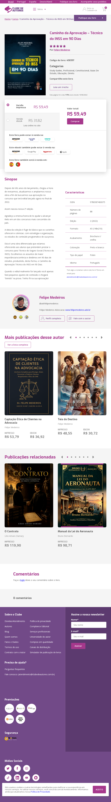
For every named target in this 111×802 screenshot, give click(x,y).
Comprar (75, 121)
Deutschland (46, 1)
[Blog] (35, 777)
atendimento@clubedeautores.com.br (82, 277)
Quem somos (11, 636)
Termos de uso (12, 647)
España (32, 1)
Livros (15, 19)
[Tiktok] (8, 777)
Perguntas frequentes (15, 669)
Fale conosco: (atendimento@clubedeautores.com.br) (30, 674)
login (22, 580)
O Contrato (11, 531)
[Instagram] (26, 768)
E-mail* (75, 631)
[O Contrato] (29, 495)
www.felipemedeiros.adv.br (77, 310)
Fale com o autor (82, 318)
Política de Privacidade (40, 792)
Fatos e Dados (11, 642)
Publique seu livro (68, 1)
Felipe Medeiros (62, 49)
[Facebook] (17, 768)
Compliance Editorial (39, 626)
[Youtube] (26, 777)
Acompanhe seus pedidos (93, 1)
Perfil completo (53, 318)
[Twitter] (8, 768)
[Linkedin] (17, 777)
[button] (70, 337)
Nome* (74, 620)
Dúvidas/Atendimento (15, 621)
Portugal (21, 1)
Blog (7, 631)
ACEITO (99, 789)
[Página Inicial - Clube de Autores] (14, 10)
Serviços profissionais (40, 631)
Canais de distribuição (40, 647)
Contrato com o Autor (15, 652)
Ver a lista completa (18, 344)
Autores (8, 626)
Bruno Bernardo (65, 536)
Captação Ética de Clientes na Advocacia (23, 421)
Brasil (11, 1)
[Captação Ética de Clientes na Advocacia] (29, 383)
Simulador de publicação (45, 652)
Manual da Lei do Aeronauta (75, 531)
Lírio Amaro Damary (14, 536)
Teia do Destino (67, 419)
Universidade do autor (40, 636)
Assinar (78, 645)
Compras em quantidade (41, 642)
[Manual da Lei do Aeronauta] (82, 495)
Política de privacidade (40, 621)
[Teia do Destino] (82, 383)
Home (8, 19)
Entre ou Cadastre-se (92, 9)
